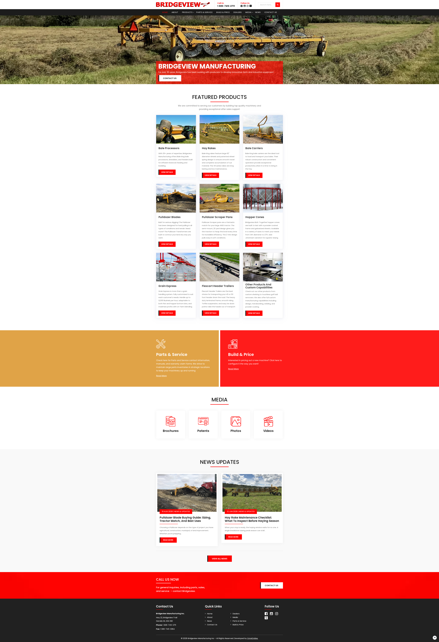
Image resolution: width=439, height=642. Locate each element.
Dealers (237, 12)
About (175, 12)
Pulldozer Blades (169, 217)
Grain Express (167, 286)
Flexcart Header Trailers (218, 286)
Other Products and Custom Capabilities (258, 286)
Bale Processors (168, 148)
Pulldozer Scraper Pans (217, 217)
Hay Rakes (209, 148)
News (258, 12)
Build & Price (223, 12)
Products (187, 12)
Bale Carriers (254, 148)
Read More (161, 375)
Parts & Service (204, 12)
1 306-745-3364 (167, 629)
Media (248, 12)
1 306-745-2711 (226, 6)
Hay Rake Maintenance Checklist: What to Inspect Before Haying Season (252, 519)
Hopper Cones (254, 217)
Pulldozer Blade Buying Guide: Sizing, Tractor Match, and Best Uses (185, 519)
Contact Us (270, 12)
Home (165, 12)
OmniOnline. (252, 638)
